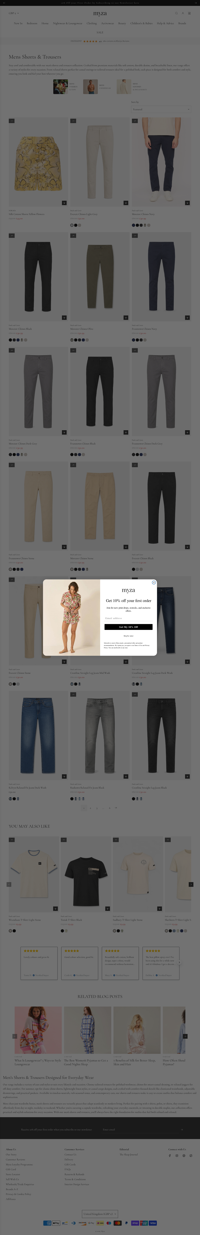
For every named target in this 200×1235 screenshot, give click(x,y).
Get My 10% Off (128, 627)
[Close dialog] (154, 582)
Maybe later (129, 636)
